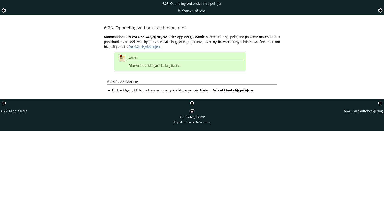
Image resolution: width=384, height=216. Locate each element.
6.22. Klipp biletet (14, 111)
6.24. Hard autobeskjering (363, 111)
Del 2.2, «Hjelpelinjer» (145, 46)
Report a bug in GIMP (192, 117)
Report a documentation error (192, 122)
